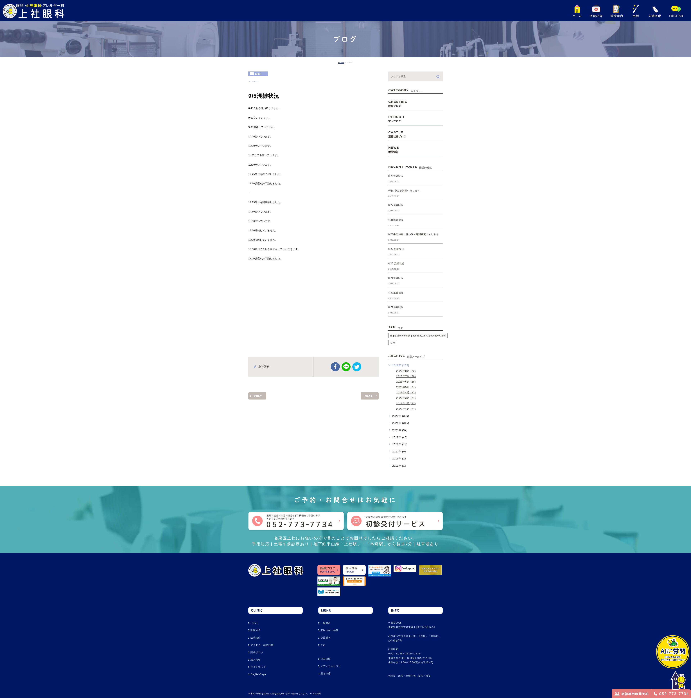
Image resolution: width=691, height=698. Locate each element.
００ (392, 342)
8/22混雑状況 (395, 292)
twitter (356, 366)
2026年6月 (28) (406, 381)
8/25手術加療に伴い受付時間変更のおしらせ (413, 234)
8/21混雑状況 (395, 307)
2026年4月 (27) (406, 392)
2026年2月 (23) (406, 403)
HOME (341, 63)
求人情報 (255, 659)
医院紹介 (255, 630)
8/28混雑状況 (395, 176)
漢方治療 (325, 673)
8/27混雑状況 (395, 205)
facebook (335, 366)
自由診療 (325, 658)
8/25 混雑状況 (396, 249)
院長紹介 (255, 637)
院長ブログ (256, 652)
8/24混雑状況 (395, 278)
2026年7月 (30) (406, 376)
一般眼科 (325, 623)
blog (258, 74)
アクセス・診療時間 (262, 645)
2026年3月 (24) (406, 397)
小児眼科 (325, 637)
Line (346, 366)
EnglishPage (258, 674)
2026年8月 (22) (406, 370)
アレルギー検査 (329, 630)
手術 (323, 645)
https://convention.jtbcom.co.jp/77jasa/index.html (418, 335)
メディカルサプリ (330, 666)
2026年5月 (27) (406, 387)
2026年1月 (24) (406, 408)
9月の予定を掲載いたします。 (405, 190)
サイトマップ (258, 667)
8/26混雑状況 (395, 220)
